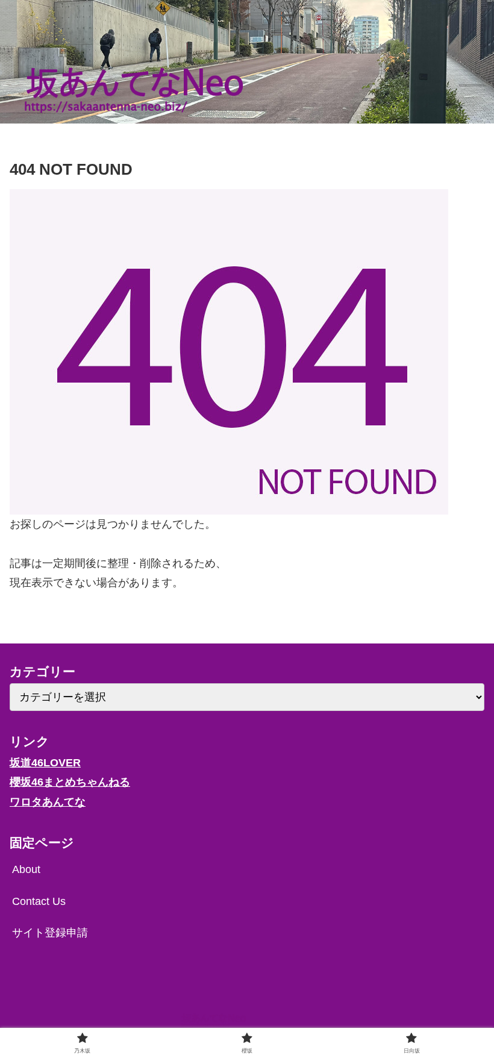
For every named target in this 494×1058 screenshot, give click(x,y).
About (26, 869)
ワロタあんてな (48, 802)
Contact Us (39, 901)
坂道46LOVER (45, 763)
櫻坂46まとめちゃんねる (70, 782)
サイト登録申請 (50, 933)
